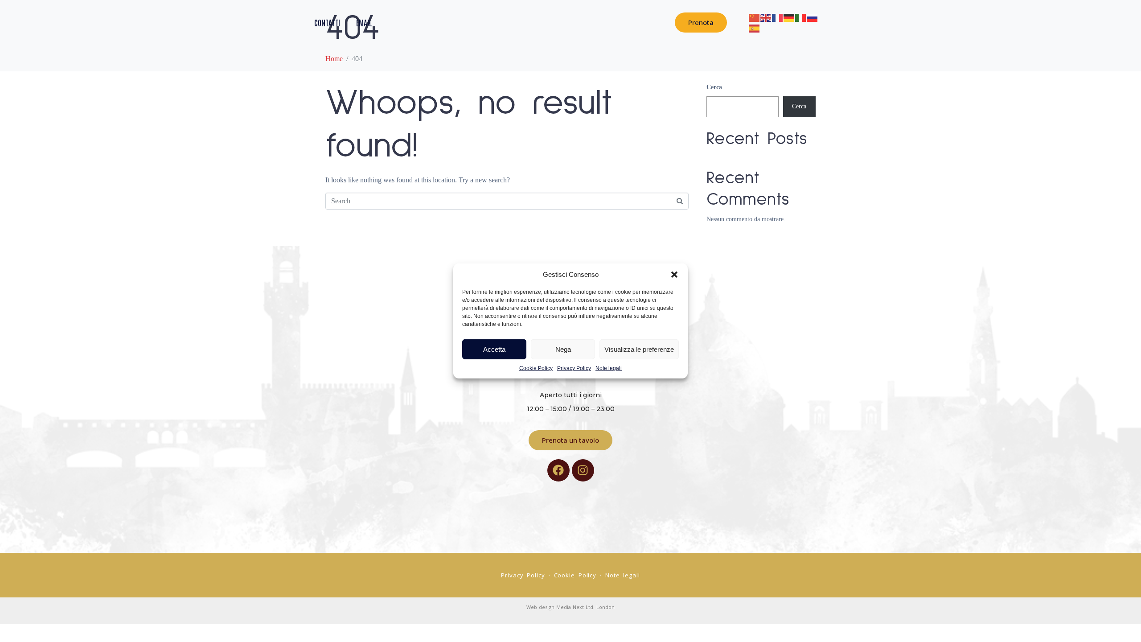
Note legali (608, 368)
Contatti (327, 22)
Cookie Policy (536, 368)
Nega (563, 349)
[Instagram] (583, 470)
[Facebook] (558, 470)
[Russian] (812, 17)
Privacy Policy (574, 368)
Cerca (714, 87)
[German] (789, 17)
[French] (778, 17)
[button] (674, 274)
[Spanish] (754, 28)
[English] (766, 17)
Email (364, 22)
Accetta (494, 349)
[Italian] (801, 17)
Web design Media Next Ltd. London (570, 607)
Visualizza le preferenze (639, 349)
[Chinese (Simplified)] (754, 17)
